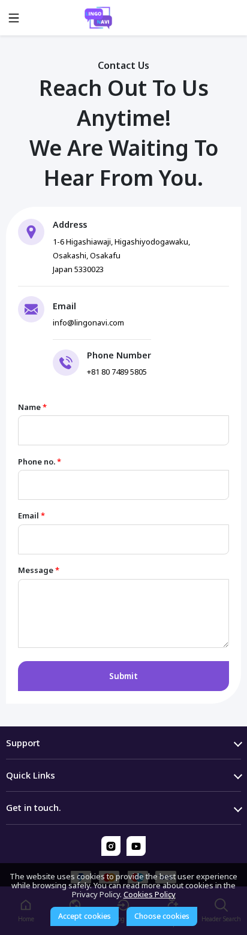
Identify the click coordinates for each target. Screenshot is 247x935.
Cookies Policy (149, 894)
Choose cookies (161, 916)
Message (38, 570)
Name (32, 407)
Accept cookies (84, 916)
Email (31, 515)
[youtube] (136, 846)
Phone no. (39, 461)
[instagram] (111, 846)
